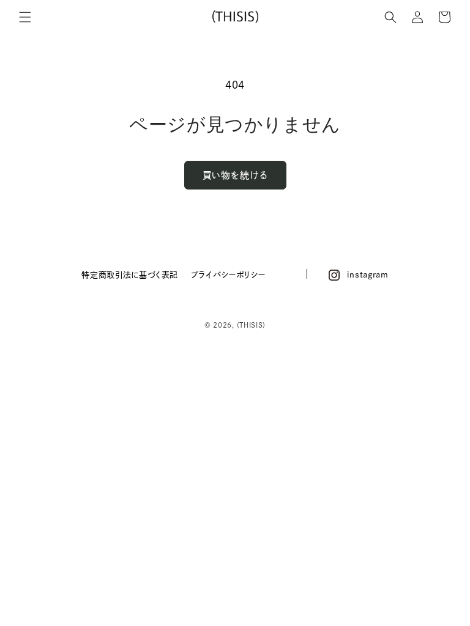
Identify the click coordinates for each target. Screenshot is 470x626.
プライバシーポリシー (228, 275)
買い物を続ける (235, 175)
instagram (368, 275)
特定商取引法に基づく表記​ (129, 275)
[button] (25, 17)
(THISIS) (251, 325)
